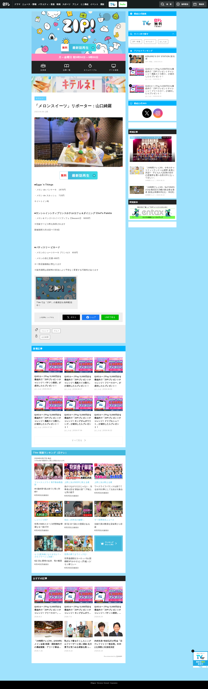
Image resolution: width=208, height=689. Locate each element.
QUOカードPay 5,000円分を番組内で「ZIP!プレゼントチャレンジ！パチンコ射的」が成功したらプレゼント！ (107, 610)
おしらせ (163, 42)
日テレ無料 (158, 23)
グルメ (56, 331)
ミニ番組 (84, 4)
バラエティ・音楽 (46, 4)
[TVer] (113, 4)
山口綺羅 (45, 337)
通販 (102, 4)
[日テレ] (6, 4)
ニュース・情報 (29, 4)
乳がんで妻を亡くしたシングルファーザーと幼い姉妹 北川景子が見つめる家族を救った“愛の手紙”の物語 (78, 644)
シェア (93, 317)
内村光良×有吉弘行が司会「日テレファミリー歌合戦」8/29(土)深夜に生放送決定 (108, 644)
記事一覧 (67, 70)
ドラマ (17, 4)
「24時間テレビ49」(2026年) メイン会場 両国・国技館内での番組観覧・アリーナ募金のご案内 (48, 644)
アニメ (75, 4)
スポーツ (66, 4)
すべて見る (77, 440)
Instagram (158, 113)
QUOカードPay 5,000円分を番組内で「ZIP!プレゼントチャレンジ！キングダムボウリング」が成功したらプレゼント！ (77, 610)
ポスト (74, 317)
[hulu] (123, 4)
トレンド (45, 331)
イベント (94, 4)
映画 (59, 4)
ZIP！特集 (136, 42)
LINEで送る (110, 317)
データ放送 (113, 70)
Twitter (147, 113)
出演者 (43, 70)
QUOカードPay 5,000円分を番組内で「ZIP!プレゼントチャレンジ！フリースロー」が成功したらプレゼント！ (47, 610)
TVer (78, 175)
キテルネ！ (40, 98)
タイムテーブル (90, 70)
